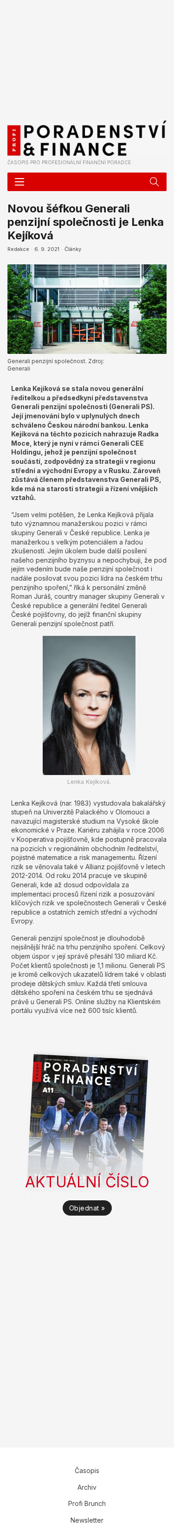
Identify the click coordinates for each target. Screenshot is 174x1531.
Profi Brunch (87, 1503)
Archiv (87, 1487)
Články (72, 249)
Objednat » (87, 1208)
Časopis (87, 1470)
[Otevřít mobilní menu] (19, 182)
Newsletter (87, 1520)
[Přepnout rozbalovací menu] (154, 181)
